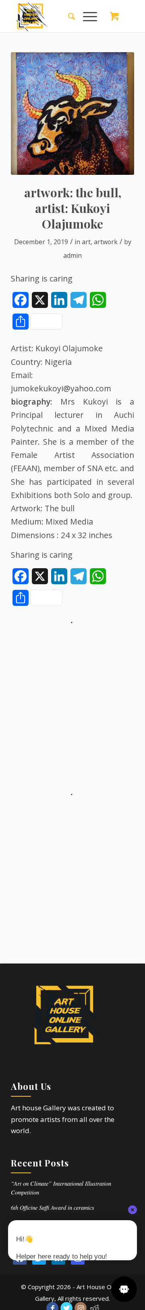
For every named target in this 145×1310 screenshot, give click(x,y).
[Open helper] (124, 1289)
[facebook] (20, 1258)
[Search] (67, 16)
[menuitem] (67, 16)
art (86, 241)
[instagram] (78, 1258)
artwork (106, 241)
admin (72, 255)
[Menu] (86, 16)
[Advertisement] (72, 700)
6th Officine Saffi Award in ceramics (52, 1207)
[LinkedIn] (58, 1258)
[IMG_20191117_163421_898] (72, 113)
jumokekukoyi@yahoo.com (61, 388)
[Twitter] (39, 1258)
